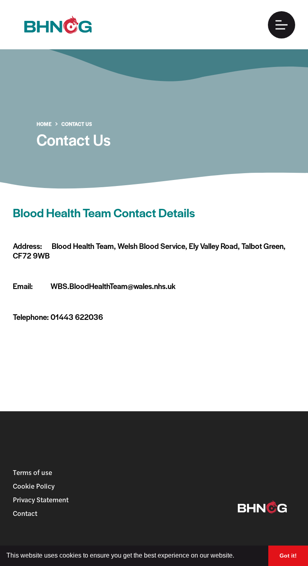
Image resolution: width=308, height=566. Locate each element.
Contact (25, 513)
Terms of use (32, 472)
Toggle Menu (281, 24)
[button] (237, 556)
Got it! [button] (288, 555)
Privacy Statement (41, 499)
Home (44, 123)
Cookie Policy (34, 486)
